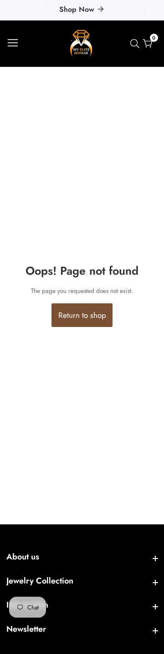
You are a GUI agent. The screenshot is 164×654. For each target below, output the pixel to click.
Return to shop (82, 315)
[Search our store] (136, 43)
